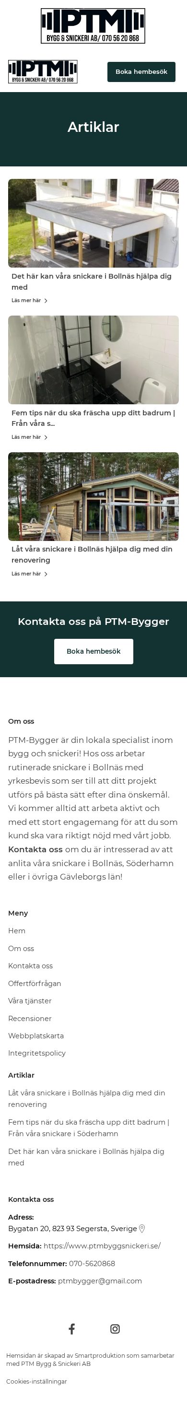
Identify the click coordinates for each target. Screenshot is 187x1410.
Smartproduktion (100, 1355)
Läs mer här (26, 300)
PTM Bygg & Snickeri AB (56, 1363)
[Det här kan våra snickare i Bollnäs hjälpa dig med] (93, 223)
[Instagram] (115, 1329)
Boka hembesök (94, 651)
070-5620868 (92, 1263)
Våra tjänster (30, 1001)
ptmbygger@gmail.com (100, 1281)
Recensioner (30, 1018)
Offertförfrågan (34, 983)
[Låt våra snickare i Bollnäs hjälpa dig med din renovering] (93, 496)
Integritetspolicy (37, 1053)
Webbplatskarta (36, 1036)
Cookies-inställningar (36, 1381)
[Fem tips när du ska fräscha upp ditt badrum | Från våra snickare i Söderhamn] (93, 360)
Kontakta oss (30, 966)
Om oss (21, 948)
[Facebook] (72, 1329)
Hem (16, 931)
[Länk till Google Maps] (142, 1228)
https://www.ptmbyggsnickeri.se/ (102, 1246)
